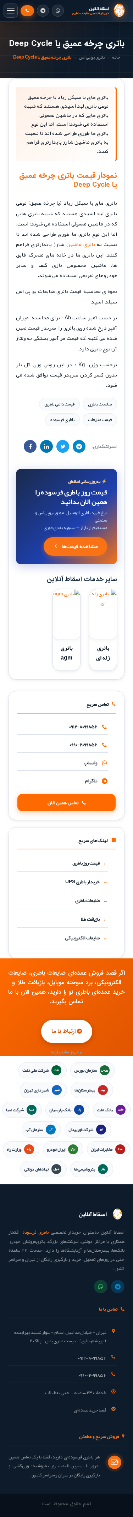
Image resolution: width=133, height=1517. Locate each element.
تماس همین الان (63, 802)
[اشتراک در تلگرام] (79, 446)
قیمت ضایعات (100, 419)
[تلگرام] (43, 11)
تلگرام (91, 781)
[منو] (11, 11)
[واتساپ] (58, 11)
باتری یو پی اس (92, 57)
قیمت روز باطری (86, 863)
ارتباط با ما (64, 1031)
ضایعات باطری (100, 404)
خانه (116, 57)
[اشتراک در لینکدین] (46, 446)
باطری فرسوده (62, 419)
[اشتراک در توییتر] (62, 446)
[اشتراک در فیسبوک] (30, 446)
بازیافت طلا (90, 919)
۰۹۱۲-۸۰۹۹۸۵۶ (83, 727)
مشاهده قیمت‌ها (79, 546)
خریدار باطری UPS (82, 881)
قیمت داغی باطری (59, 404)
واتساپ (90, 763)
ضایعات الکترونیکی (82, 938)
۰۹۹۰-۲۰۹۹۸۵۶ (83, 745)
